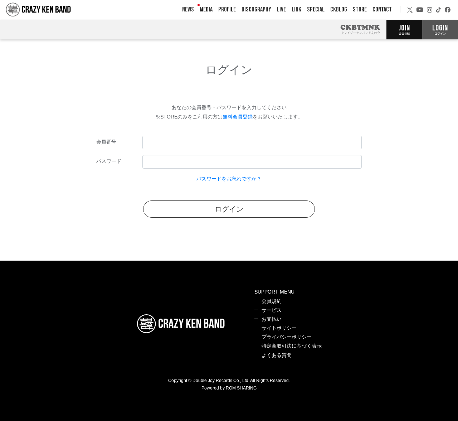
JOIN (404, 29)
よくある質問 (277, 355)
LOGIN (440, 29)
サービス (272, 310)
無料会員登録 (238, 117)
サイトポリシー (279, 328)
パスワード (108, 161)
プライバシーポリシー (287, 337)
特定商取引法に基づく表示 (292, 346)
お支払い (272, 319)
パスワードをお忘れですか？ (229, 179)
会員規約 (272, 301)
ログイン (229, 209)
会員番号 (106, 142)
